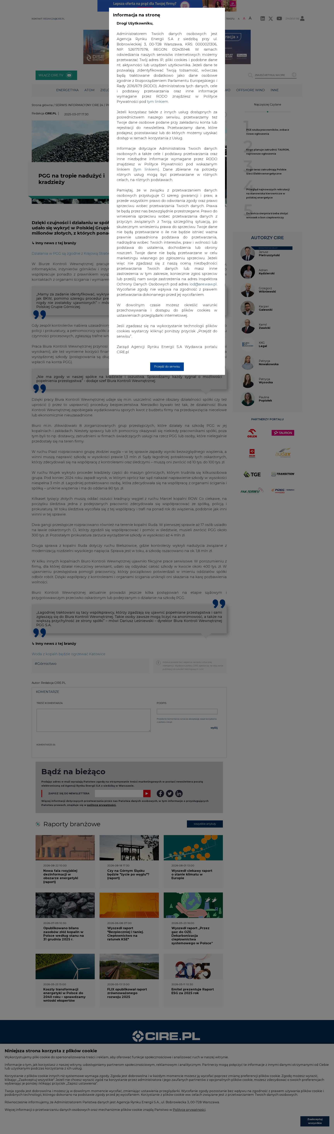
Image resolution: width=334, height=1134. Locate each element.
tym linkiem (146, 169)
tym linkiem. (158, 102)
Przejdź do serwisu (167, 366)
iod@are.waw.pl (203, 284)
